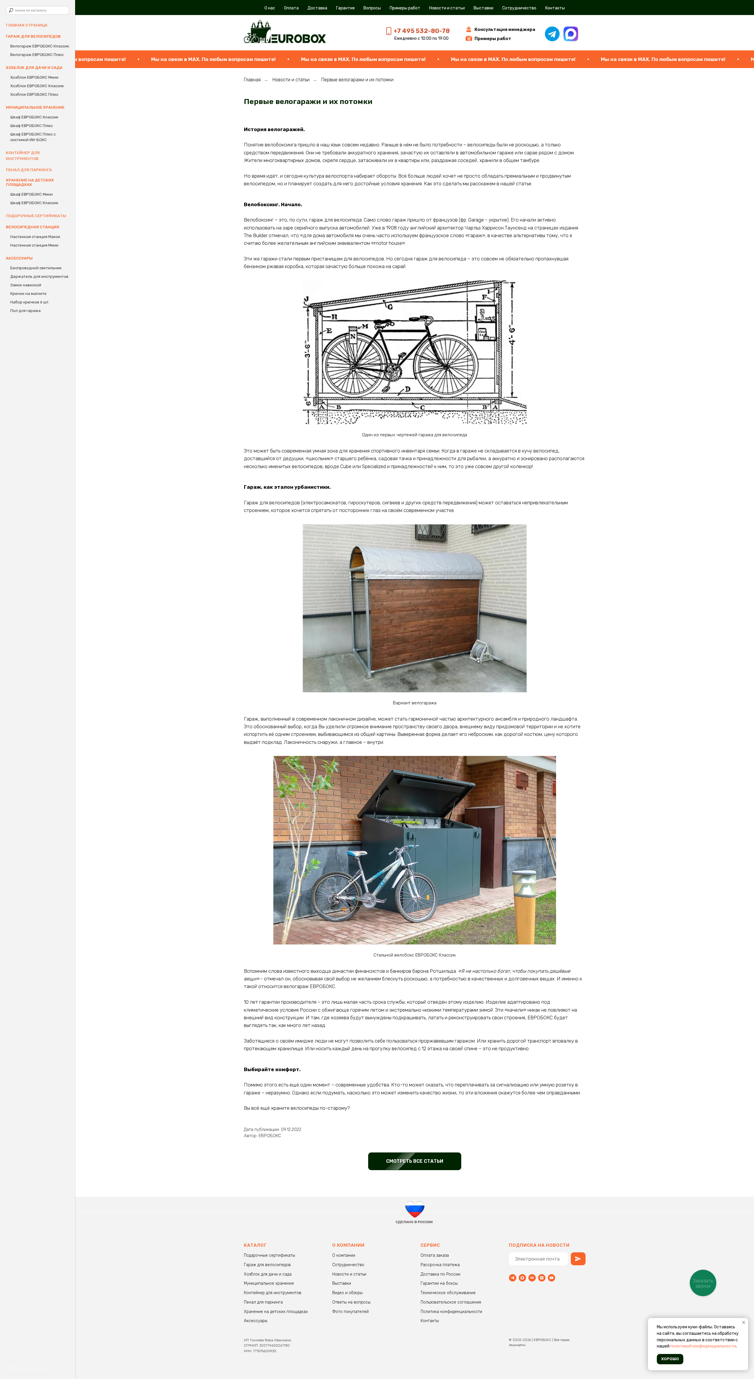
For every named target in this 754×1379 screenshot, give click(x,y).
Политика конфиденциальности (451, 1311)
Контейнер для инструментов (272, 1292)
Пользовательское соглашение (451, 1302)
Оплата (291, 8)
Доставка (317, 8)
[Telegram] (512, 1277)
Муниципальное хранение (269, 1283)
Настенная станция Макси (35, 236)
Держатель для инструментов (39, 276)
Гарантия (345, 8)
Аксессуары (255, 1320)
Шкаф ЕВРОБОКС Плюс (31, 125)
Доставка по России (440, 1274)
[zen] (541, 1277)
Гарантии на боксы (439, 1283)
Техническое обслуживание (448, 1292)
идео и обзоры (349, 1292)
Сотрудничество (519, 8)
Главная (252, 79)
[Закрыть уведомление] (744, 1322)
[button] (504, 29)
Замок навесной (25, 285)
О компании (343, 1255)
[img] (285, 32)
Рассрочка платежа (440, 1264)
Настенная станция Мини (34, 245)
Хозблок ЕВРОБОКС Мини (34, 77)
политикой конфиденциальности (703, 1346)
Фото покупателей (350, 1311)
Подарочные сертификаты (36, 216)
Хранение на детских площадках (276, 1311)
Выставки (483, 8)
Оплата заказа (435, 1255)
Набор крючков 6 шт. (29, 302)
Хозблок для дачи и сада (268, 1274)
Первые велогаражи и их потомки (357, 79)
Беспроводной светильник (36, 268)
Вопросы (372, 8)
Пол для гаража (25, 310)
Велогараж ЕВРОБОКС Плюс (37, 54)
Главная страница (26, 25)
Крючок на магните (28, 293)
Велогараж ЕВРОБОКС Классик (39, 46)
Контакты (555, 8)
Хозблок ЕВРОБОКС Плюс (34, 94)
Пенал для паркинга (29, 170)
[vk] (532, 1277)
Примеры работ (405, 8)
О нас (269, 8)
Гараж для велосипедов (267, 1264)
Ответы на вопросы (351, 1302)
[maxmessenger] (522, 1277)
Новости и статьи (447, 8)
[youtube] (551, 1277)
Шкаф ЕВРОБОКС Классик (34, 117)
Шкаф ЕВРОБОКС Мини (31, 194)
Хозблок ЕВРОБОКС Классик (37, 86)
